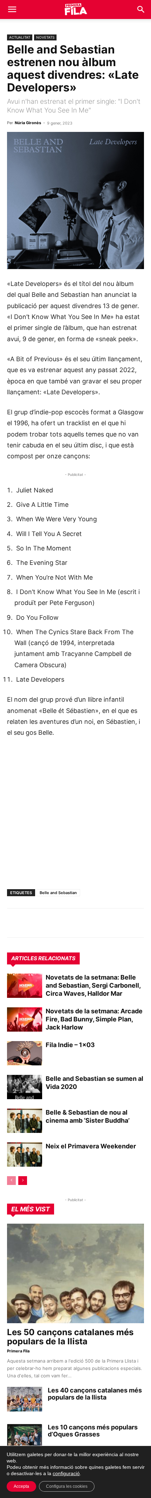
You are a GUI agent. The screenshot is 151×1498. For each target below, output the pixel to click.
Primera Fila (18, 1351)
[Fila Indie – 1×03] (24, 1053)
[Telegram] (30, 923)
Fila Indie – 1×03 (70, 1044)
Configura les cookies (66, 1486)
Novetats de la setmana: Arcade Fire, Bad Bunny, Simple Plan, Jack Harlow (94, 1019)
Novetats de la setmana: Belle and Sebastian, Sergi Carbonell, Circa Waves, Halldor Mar (93, 985)
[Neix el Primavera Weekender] (24, 1154)
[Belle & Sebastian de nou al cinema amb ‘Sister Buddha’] (24, 1121)
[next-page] (22, 1180)
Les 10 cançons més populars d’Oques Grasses (93, 1430)
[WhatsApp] (14, 923)
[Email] (79, 923)
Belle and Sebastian (58, 892)
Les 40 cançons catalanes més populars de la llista (95, 1394)
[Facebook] (62, 923)
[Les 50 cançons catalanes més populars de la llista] (75, 1273)
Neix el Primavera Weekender (91, 1146)
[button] (12, 9)
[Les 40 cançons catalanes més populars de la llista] (24, 1399)
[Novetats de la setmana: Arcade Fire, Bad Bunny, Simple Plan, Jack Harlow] (24, 1019)
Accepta (21, 1486)
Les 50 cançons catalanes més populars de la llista (70, 1336)
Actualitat (19, 37)
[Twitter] (46, 923)
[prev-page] (11, 1180)
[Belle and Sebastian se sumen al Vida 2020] (24, 1087)
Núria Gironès (28, 122)
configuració (66, 1473)
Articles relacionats (43, 958)
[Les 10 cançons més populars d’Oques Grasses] (24, 1436)
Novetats (45, 37)
